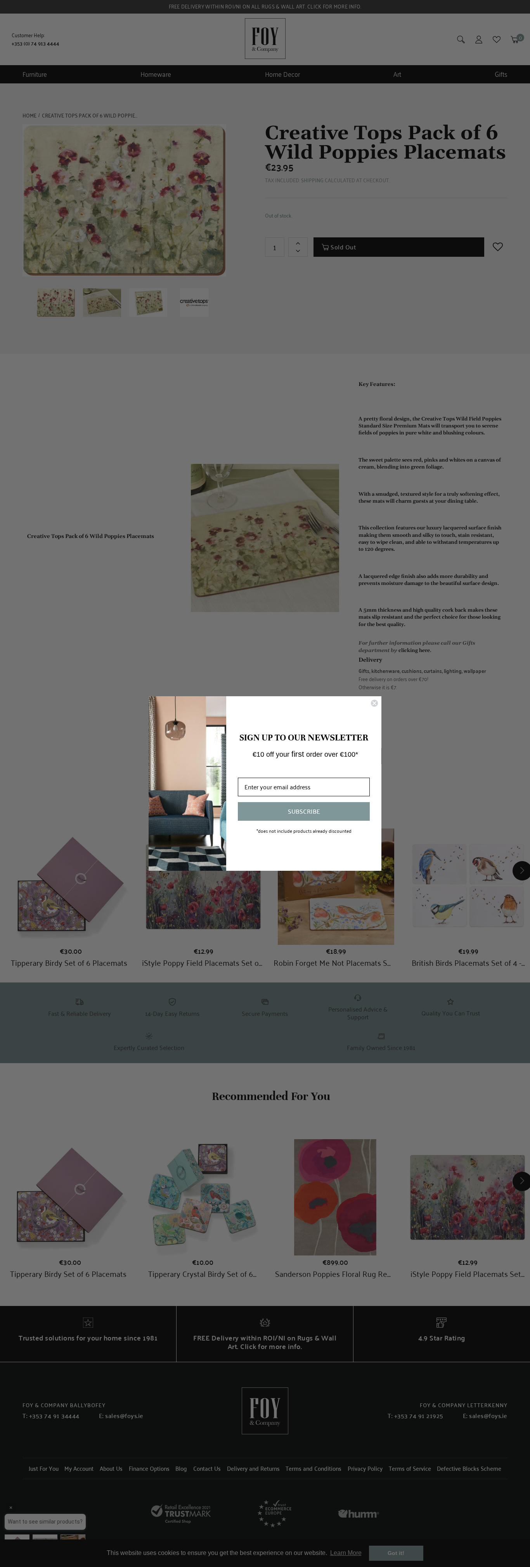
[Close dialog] (374, 703)
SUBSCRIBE (304, 811)
